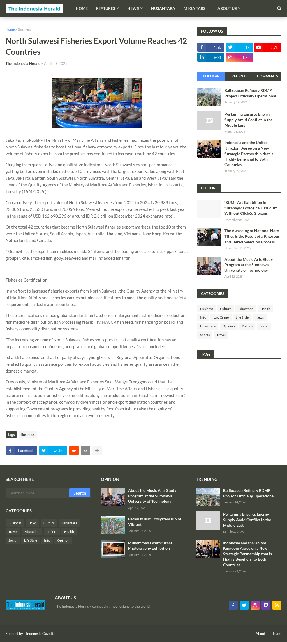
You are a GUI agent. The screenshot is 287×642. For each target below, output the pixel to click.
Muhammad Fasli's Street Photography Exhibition (150, 545)
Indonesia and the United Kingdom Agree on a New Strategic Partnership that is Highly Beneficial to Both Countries (248, 153)
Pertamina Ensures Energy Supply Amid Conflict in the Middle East (248, 119)
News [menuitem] (133, 8)
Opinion (229, 326)
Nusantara (208, 326)
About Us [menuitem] (227, 8)
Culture (225, 309)
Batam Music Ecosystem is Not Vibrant (154, 522)
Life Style (242, 317)
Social (264, 326)
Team (276, 633)
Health (265, 309)
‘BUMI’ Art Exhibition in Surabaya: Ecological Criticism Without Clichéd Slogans (250, 208)
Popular (211, 76)
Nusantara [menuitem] (163, 8)
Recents (239, 76)
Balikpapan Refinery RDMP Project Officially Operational (250, 93)
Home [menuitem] (82, 8)
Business (24, 29)
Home (10, 29)
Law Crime (221, 317)
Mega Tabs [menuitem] (194, 8)
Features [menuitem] (105, 8)
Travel (221, 335)
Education (245, 309)
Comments (267, 76)
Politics (247, 326)
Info (203, 317)
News (260, 317)
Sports (205, 335)
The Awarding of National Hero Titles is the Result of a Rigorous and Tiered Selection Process (252, 236)
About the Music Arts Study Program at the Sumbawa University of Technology (248, 265)
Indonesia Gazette (40, 633)
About (260, 633)
